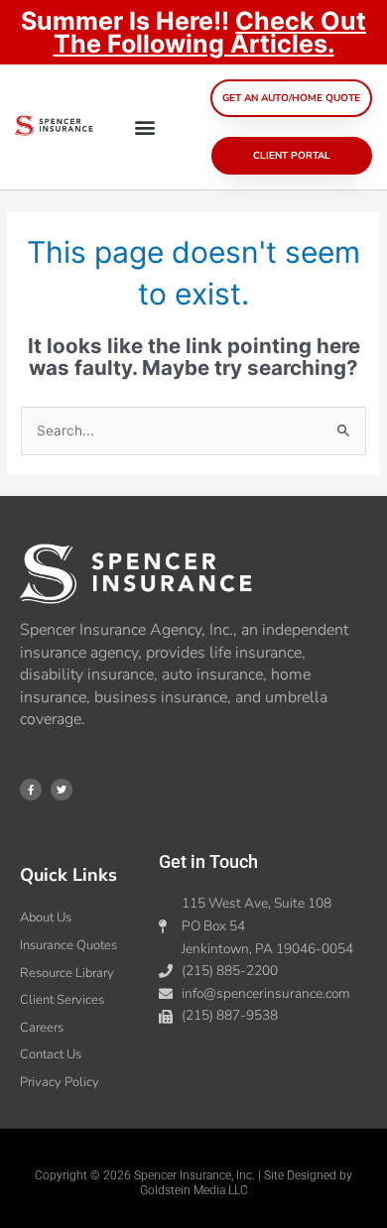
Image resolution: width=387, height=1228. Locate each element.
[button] (144, 127)
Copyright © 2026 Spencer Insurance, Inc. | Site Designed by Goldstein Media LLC (193, 1183)
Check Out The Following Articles (210, 32)
